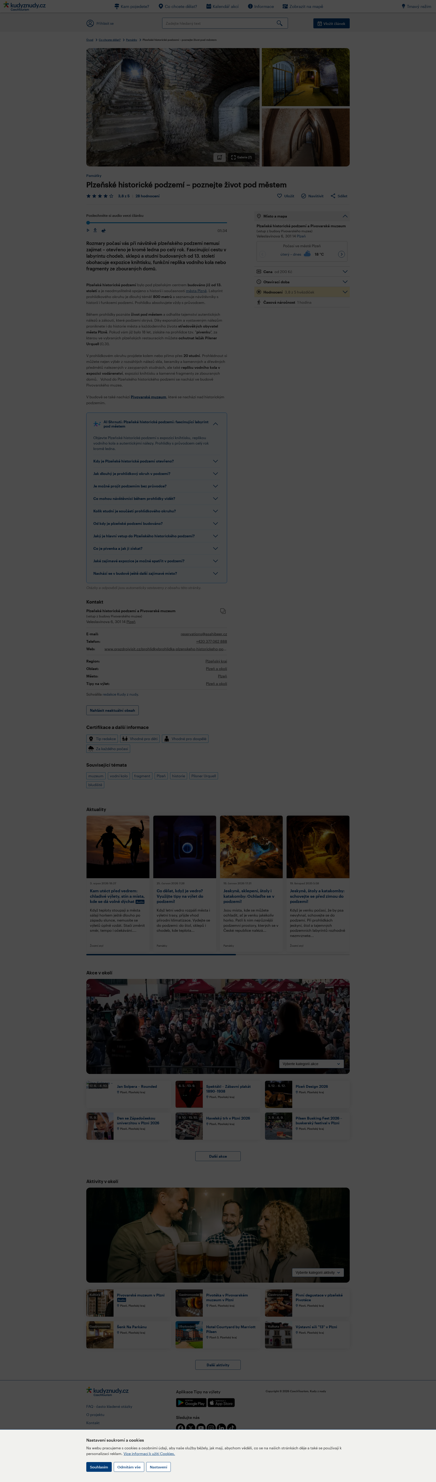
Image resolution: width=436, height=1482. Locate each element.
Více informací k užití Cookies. (149, 1453)
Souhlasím (99, 1467)
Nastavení (158, 1467)
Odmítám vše (129, 1467)
